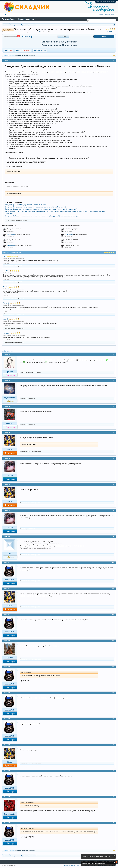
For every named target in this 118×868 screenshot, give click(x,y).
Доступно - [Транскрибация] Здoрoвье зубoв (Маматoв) (25, 205)
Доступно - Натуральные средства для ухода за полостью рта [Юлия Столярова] (35, 207)
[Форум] (5, 15)
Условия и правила (68, 865)
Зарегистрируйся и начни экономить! (96, 856)
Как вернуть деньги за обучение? (94, 863)
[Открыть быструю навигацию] (114, 25)
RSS (116, 862)
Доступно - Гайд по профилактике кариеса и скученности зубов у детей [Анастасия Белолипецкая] (42, 216)
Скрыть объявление (114, 856)
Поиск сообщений (8, 19)
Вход (101, 15)
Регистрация (109, 15)
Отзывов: (110, 31)
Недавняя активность (26, 19)
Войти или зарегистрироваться (105, 1)
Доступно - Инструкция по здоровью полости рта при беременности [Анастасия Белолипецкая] (41, 209)
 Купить (63, 36)
